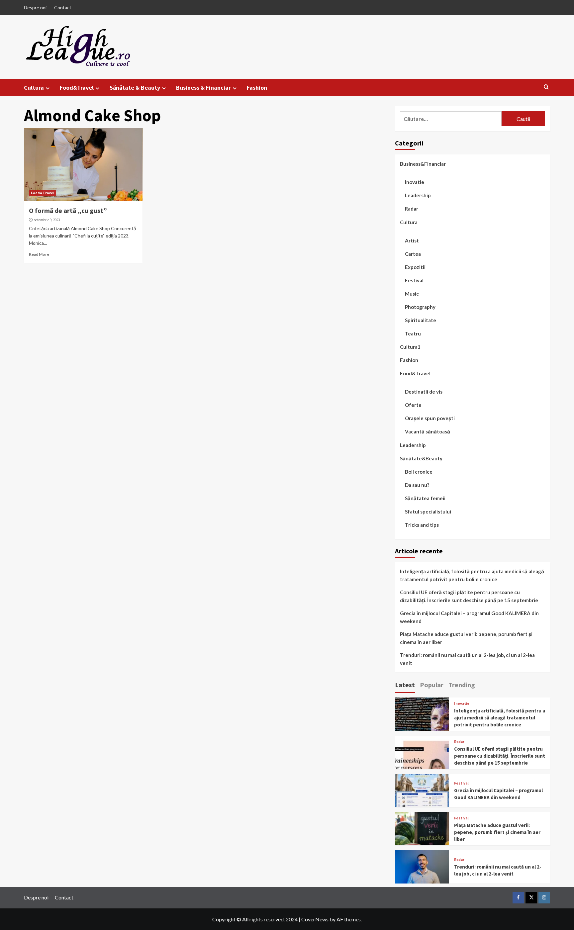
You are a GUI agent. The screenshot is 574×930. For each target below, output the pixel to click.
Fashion (257, 87)
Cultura (34, 87)
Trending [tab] (461, 685)
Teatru (413, 333)
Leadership (418, 195)
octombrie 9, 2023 (47, 220)
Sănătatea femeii (425, 498)
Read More (39, 254)
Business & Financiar (203, 87)
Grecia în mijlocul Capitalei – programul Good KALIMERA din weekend (469, 617)
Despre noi (35, 7)
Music (412, 294)
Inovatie (414, 182)
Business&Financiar (423, 164)
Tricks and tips (422, 525)
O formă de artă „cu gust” (68, 210)
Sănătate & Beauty (135, 87)
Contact (62, 7)
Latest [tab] (405, 685)
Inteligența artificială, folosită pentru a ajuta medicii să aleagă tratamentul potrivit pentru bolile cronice (472, 575)
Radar (411, 209)
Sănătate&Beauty (421, 458)
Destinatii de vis (423, 392)
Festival (414, 280)
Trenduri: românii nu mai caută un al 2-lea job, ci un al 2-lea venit (467, 659)
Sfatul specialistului (428, 511)
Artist (412, 240)
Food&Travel (77, 87)
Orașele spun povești (430, 418)
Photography (420, 307)
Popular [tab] (431, 685)
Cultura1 (410, 347)
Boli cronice (418, 472)
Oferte (413, 405)
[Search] (546, 87)
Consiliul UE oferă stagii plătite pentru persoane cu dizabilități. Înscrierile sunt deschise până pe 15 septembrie (469, 596)
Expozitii (415, 267)
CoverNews (315, 919)
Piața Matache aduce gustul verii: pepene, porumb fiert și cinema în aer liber (466, 638)
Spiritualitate (420, 320)
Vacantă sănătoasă (427, 431)
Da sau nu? (417, 485)
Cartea (413, 254)
